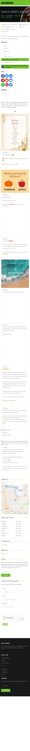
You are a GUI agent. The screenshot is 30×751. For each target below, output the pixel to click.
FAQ (3, 665)
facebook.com (4, 553)
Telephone (5, 48)
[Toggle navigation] (27, 3)
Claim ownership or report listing (10, 59)
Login (3, 674)
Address (5, 46)
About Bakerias (5, 658)
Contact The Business (8, 56)
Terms (3, 660)
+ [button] (3, 487)
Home (2, 16)
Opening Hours (6, 51)
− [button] (3, 489)
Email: (4, 596)
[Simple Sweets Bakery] (15, 500)
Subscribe (5, 575)
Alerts (4, 54)
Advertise (4, 669)
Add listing (4, 672)
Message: (5, 603)
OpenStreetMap (21, 513)
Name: (4, 588)
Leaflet (12, 513)
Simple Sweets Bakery (15, 502)
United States (9, 16)
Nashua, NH (17, 16)
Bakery (5, 93)
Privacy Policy (5, 663)
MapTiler (15, 513)
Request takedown (7, 62)
